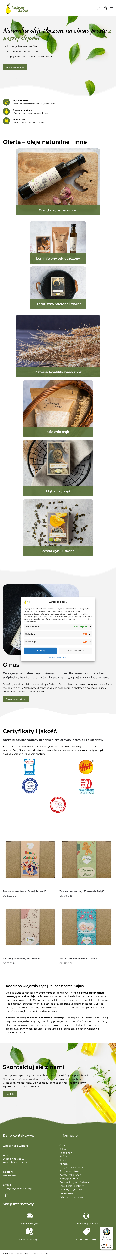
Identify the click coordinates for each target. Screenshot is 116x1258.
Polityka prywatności (58, 657)
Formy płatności (68, 1178)
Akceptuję (40, 650)
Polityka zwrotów (69, 1171)
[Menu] (111, 1228)
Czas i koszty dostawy (71, 1186)
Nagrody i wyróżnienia (71, 1189)
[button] (111, 8)
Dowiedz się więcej (16, 699)
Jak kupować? (67, 1193)
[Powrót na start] (17, 8)
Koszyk (63, 1160)
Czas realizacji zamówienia (74, 1182)
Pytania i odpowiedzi (71, 1197)
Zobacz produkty (15, 67)
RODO (63, 1156)
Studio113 (46, 1254)
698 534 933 (9, 1175)
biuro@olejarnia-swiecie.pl (17, 1188)
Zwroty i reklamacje (70, 1175)
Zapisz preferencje (75, 650)
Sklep (62, 1149)
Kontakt (10, 1094)
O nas (62, 1145)
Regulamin (65, 1152)
